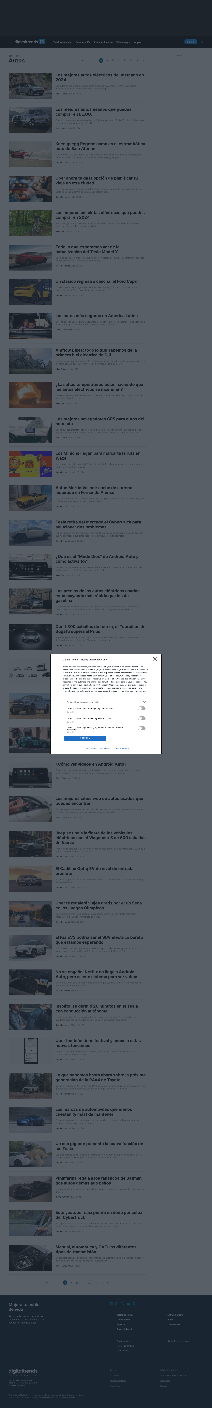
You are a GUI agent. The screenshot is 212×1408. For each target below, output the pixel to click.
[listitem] (106, 702)
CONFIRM (85, 738)
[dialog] (106, 704)
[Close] (156, 660)
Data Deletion (90, 748)
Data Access (106, 748)
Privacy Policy (122, 748)
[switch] (142, 708)
